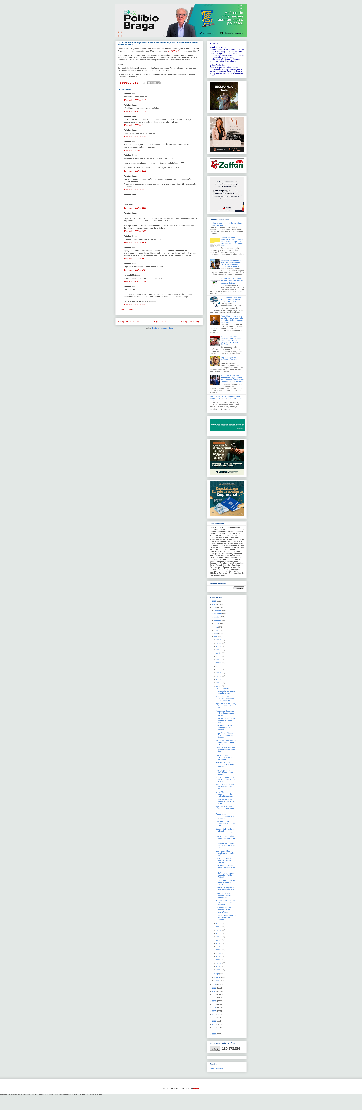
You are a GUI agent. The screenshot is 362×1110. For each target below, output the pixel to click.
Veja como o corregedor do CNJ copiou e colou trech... (225, 772)
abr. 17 (219, 683)
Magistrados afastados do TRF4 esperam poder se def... (226, 742)
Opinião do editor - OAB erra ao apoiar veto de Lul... (225, 846)
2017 (214, 1004)
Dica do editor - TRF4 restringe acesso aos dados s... (225, 728)
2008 (214, 1034)
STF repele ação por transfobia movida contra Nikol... (224, 910)
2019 (214, 998)
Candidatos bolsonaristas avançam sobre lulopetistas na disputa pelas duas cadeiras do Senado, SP (231, 263)
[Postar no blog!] (151, 82)
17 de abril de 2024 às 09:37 (135, 259)
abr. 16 (219, 686)
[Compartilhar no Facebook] (156, 82)
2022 (214, 988)
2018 (214, 1001)
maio (216, 634)
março (216, 974)
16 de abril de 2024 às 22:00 (135, 190)
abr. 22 (219, 666)
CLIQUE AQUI (173, 51)
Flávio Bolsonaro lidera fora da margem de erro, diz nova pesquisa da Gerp (232, 281)
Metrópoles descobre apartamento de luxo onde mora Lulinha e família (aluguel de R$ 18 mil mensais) (231, 341)
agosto (217, 624)
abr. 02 (219, 966)
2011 (214, 1024)
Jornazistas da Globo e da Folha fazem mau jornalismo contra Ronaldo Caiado (232, 299)
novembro (218, 614)
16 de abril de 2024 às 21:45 (135, 137)
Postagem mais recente (128, 321)
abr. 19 (219, 676)
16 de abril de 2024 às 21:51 (135, 171)
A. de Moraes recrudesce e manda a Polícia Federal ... (225, 875)
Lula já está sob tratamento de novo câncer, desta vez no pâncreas (226, 224)
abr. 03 (219, 963)
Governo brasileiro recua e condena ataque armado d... (225, 903)
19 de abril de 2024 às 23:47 (135, 305)
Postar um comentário (129, 310)
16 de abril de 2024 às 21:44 (135, 125)
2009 (214, 1031)
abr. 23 (219, 663)
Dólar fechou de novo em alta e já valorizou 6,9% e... (225, 883)
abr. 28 (219, 646)
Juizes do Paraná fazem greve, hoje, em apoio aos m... (225, 779)
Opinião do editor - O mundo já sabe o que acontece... (225, 801)
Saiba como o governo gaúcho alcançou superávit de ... (224, 895)
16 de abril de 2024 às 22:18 (135, 208)
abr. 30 (219, 640)
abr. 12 (219, 933)
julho (216, 627)
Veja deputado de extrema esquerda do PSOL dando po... (225, 698)
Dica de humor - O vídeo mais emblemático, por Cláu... (225, 838)
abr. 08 (219, 947)
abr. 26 (219, 653)
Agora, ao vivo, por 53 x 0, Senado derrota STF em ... (226, 706)
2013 (214, 1018)
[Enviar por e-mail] (148, 82)
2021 (214, 991)
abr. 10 (219, 940)
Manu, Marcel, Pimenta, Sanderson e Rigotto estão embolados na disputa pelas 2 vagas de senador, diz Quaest (232, 379)
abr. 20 (219, 673)
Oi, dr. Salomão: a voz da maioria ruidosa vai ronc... (225, 720)
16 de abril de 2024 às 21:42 (135, 111)
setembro (218, 620)
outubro (217, 617)
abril (216, 637)
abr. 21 (219, 670)
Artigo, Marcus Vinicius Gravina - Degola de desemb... (224, 735)
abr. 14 (219, 927)
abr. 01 (219, 970)
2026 (214, 601)
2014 (214, 1014)
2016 (214, 1008)
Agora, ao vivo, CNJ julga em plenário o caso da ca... (225, 787)
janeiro (217, 980)
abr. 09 (219, 943)
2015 (214, 1011)
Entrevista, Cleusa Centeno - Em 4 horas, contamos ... (225, 765)
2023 (214, 985)
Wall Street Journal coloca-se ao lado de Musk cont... (225, 757)
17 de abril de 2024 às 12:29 (135, 281)
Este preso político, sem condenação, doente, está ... (225, 853)
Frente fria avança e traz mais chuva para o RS (225, 889)
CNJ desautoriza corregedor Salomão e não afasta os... (225, 691)
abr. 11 (219, 937)
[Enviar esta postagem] (144, 83)
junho (216, 630)
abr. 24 (219, 660)
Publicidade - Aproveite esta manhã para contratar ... (225, 860)
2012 (214, 1021)
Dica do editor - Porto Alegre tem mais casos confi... (225, 823)
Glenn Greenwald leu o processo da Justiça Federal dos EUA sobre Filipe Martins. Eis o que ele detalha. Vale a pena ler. (232, 242)
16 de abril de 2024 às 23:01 (135, 231)
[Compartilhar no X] (153, 82)
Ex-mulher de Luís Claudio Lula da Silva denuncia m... (225, 816)
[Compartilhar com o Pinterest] (159, 82)
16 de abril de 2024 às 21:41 (135, 100)
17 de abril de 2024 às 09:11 (135, 243)
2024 (214, 608)
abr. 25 (219, 656)
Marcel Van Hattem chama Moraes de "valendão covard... (224, 794)
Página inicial (160, 321)
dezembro (218, 610)
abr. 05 (219, 956)
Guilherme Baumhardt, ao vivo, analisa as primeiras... (226, 917)
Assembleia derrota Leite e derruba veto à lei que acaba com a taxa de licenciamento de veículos (232, 319)
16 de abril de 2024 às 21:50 (135, 150)
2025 (214, 604)
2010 (214, 1028)
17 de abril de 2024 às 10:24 (135, 270)
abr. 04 (219, 960)
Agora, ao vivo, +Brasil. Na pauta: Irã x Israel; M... (225, 809)
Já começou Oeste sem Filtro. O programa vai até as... (225, 713)
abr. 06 (219, 953)
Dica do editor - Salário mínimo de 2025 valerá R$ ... (226, 868)
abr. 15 (219, 923)
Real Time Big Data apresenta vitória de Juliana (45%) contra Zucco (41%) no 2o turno (225, 398)
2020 (214, 995)
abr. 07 (219, 950)
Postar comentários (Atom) (162, 328)
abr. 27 (219, 650)
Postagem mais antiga (191, 321)
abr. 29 (219, 643)
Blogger (196, 1089)
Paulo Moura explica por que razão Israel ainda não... (225, 750)
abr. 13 (219, 930)
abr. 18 (219, 679)
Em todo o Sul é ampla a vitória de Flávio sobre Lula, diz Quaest (231, 359)
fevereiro (217, 977)
